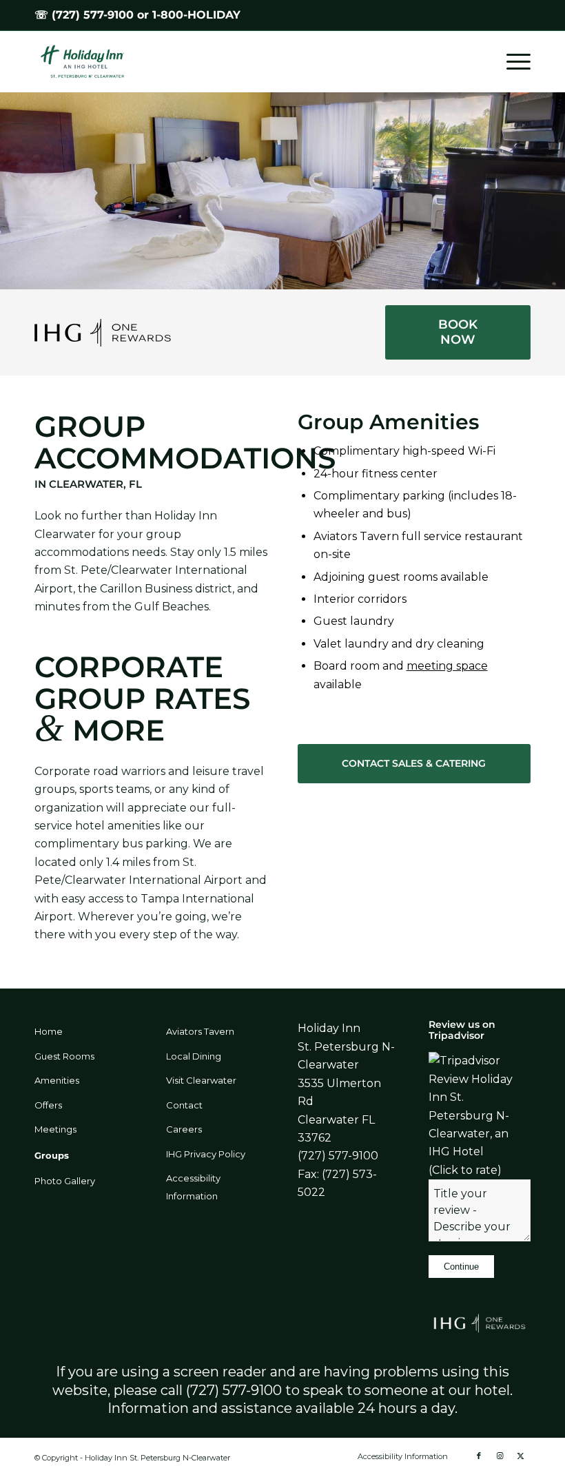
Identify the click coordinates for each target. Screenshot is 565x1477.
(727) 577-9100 (93, 14)
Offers (48, 1105)
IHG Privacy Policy (205, 1153)
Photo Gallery (64, 1180)
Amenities (56, 1080)
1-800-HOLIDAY (196, 14)
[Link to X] (520, 1455)
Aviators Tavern (200, 1031)
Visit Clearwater (201, 1080)
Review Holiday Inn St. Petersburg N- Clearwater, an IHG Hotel (471, 1116)
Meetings (55, 1129)
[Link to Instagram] (499, 1455)
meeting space (447, 665)
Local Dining (193, 1056)
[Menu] (512, 61)
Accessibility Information (193, 1187)
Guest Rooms (64, 1056)
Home (48, 1031)
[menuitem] (512, 61)
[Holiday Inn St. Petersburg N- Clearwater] (89, 61)
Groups (51, 1155)
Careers (184, 1129)
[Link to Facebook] (479, 1455)
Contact (184, 1105)
